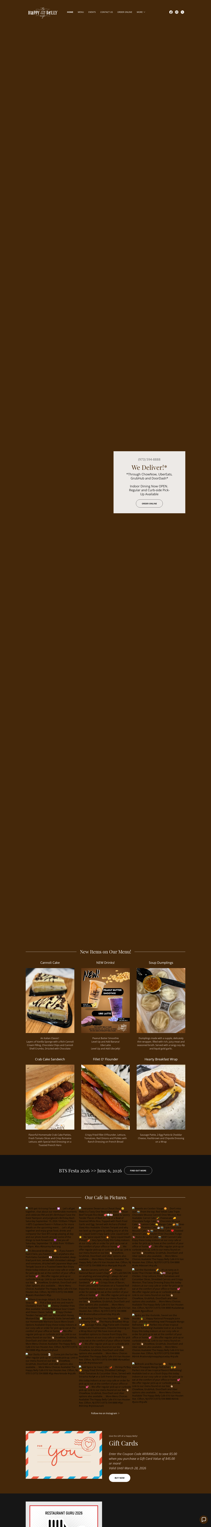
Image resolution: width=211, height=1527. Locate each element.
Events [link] (92, 12)
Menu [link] (81, 12)
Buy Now (120, 1477)
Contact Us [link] (106, 12)
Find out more (138, 1170)
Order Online (149, 503)
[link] (42, 11)
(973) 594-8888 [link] (149, 459)
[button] (141, 12)
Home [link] (70, 12)
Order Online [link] (124, 12)
